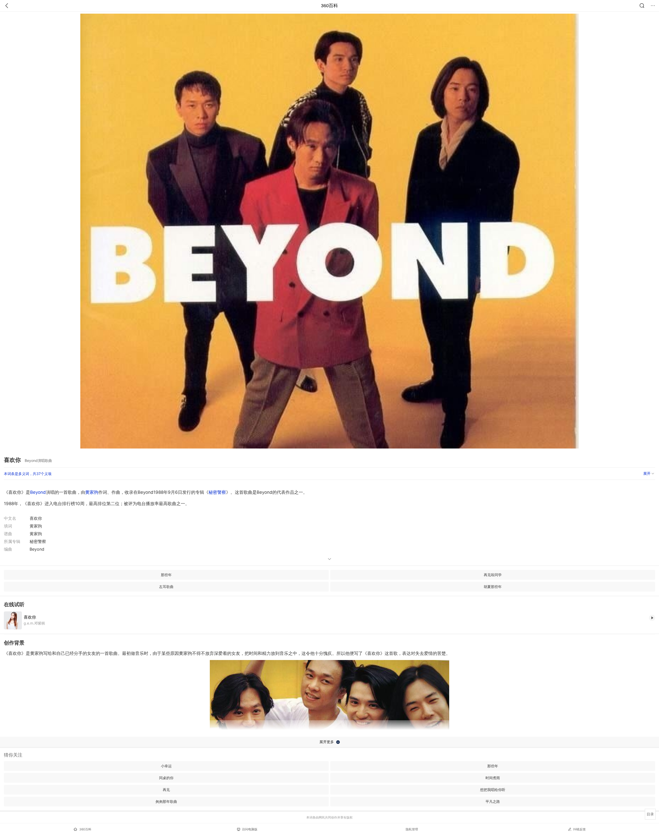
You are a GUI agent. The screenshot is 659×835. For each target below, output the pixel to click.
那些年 (166, 575)
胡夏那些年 (493, 586)
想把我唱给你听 (492, 789)
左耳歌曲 (166, 586)
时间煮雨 (492, 778)
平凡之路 (492, 801)
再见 (166, 789)
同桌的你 (166, 778)
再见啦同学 (493, 575)
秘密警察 (217, 492)
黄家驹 (91, 492)
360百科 (329, 5)
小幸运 (166, 766)
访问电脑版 (249, 829)
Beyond (38, 492)
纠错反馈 (579, 829)
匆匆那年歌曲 (166, 801)
